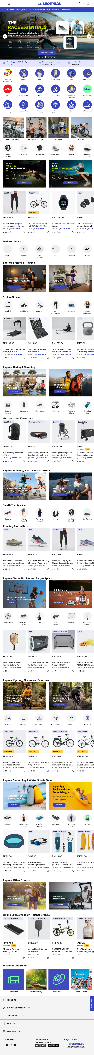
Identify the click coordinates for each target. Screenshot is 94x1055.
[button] (39, 57)
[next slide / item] (89, 36)
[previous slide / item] (5, 36)
